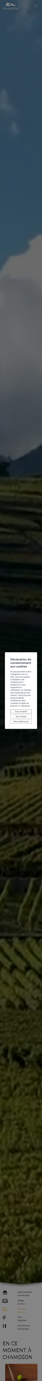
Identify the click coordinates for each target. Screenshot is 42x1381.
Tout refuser (21, 716)
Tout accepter (21, 711)
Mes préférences (21, 721)
